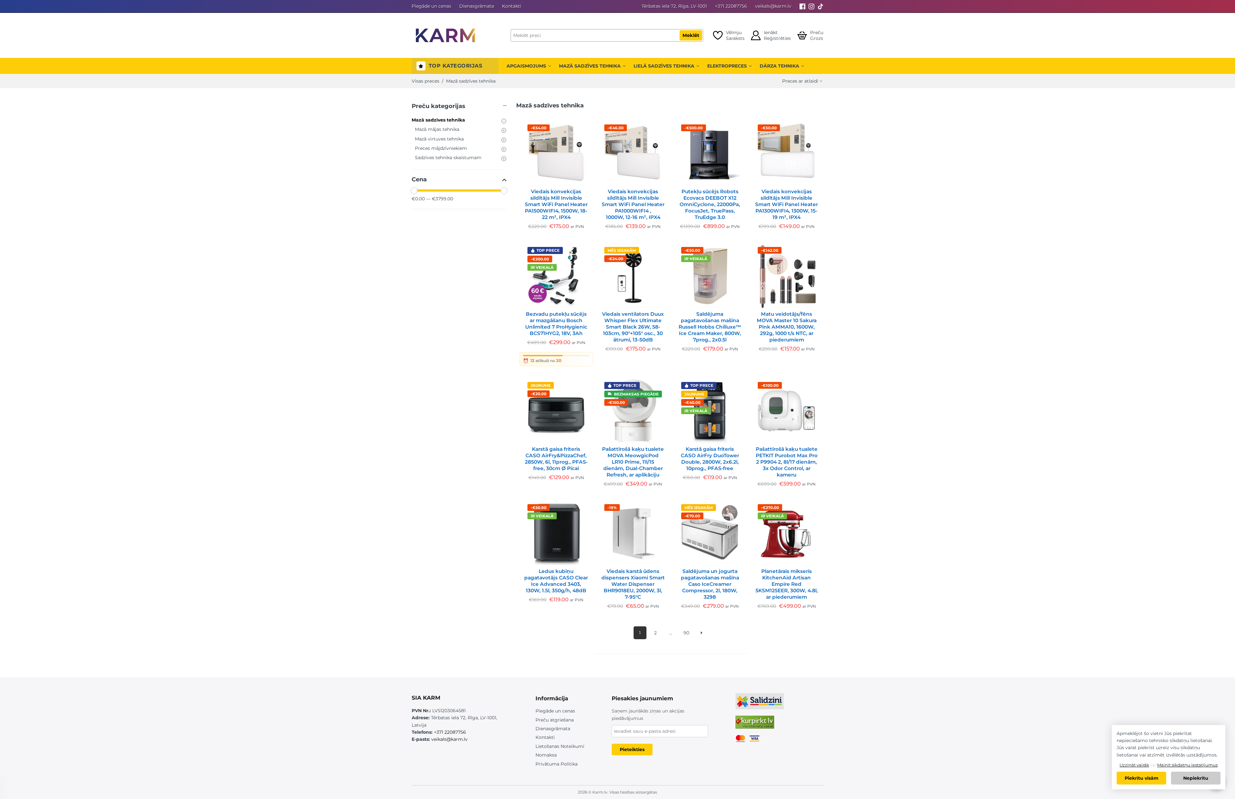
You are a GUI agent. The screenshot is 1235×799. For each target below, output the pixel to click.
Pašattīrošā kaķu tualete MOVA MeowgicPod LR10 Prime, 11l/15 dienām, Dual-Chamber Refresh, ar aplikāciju (633, 462)
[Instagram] (811, 6)
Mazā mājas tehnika (437, 129)
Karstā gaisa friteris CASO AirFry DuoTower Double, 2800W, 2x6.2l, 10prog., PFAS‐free (710, 458)
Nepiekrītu (1195, 778)
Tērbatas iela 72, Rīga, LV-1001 (674, 6)
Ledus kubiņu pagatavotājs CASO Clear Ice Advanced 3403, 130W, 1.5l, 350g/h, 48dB (556, 581)
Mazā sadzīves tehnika (590, 66)
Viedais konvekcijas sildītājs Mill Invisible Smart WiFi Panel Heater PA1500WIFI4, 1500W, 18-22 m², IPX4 (556, 204)
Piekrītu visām (1141, 778)
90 (686, 633)
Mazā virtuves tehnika (439, 139)
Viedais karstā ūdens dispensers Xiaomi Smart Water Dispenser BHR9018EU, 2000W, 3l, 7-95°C (633, 584)
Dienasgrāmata (476, 6)
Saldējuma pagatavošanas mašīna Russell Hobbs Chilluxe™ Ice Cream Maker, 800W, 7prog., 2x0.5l (710, 327)
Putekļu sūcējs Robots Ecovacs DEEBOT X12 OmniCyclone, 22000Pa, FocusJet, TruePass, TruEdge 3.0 (710, 204)
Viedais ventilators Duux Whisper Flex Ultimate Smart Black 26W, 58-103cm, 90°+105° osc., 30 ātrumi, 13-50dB (633, 327)
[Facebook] (802, 6)
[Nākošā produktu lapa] (701, 632)
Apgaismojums (526, 66)
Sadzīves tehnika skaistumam (448, 157)
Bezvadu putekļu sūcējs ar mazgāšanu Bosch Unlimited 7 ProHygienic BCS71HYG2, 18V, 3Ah (556, 323)
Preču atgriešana (554, 720)
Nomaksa (546, 755)
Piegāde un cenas (431, 6)
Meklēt (690, 35)
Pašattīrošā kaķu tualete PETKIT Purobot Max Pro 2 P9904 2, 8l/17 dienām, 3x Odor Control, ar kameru (787, 462)
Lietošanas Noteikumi (559, 746)
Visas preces (425, 81)
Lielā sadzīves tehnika (664, 66)
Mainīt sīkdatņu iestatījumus (1187, 764)
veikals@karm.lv (773, 6)
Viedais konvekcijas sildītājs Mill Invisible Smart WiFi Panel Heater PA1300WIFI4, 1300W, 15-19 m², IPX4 (786, 204)
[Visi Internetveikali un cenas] (755, 725)
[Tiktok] (820, 6)
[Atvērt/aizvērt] (459, 107)
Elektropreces (727, 66)
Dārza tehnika (779, 66)
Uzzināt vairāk (1134, 764)
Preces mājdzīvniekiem (441, 148)
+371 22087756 (731, 6)
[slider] (414, 190)
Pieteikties (632, 749)
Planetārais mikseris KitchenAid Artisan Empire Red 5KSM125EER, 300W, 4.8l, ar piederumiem (786, 584)
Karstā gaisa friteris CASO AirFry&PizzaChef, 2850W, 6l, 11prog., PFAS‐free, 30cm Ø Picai (556, 458)
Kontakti (511, 6)
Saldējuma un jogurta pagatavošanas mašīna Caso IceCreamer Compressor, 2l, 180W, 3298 (710, 584)
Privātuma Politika (556, 764)
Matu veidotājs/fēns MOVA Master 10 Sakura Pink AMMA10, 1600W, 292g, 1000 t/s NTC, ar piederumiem (787, 327)
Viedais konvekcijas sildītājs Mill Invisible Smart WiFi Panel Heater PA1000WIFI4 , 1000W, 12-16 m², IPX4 (633, 204)
